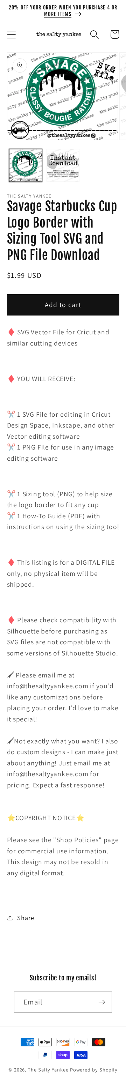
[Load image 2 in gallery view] (63, 165)
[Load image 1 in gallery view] (25, 165)
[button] (11, 34)
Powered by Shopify (94, 1069)
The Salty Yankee (48, 1069)
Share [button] (25, 917)
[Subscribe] (102, 1002)
